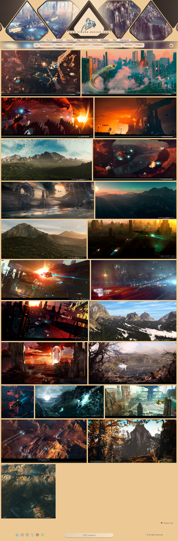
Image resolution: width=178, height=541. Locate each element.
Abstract (128, 45)
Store (86, 40)
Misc (114, 40)
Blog (78, 40)
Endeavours (97, 45)
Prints (94, 40)
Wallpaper (105, 40)
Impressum (124, 40)
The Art (49, 40)
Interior (69, 45)
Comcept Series (114, 45)
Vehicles (59, 45)
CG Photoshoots (82, 45)
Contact (59, 40)
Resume (69, 40)
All (36, 45)
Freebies (139, 45)
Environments (46, 45)
